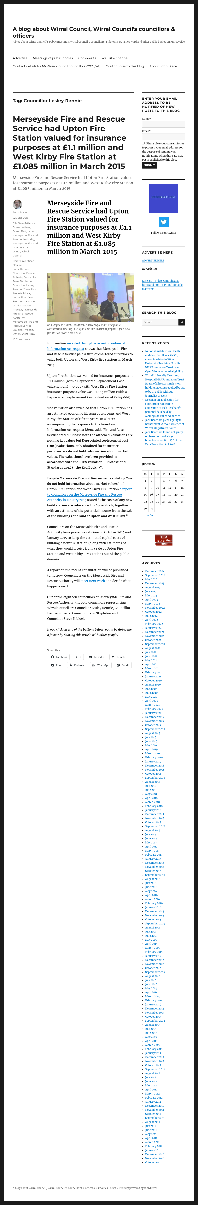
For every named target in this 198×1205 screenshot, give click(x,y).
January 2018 (153, 810)
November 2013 (154, 1012)
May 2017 (151, 842)
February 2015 (154, 952)
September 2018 (155, 777)
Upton (17, 333)
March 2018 (152, 802)
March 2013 (152, 1045)
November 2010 (154, 1158)
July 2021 (150, 652)
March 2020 (152, 705)
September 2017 (155, 826)
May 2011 (150, 1134)
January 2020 (153, 713)
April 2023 (151, 599)
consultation (21, 269)
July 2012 (150, 1077)
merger (17, 309)
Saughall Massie (23, 329)
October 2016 (153, 871)
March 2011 (152, 1142)
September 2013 (155, 1020)
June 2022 (151, 615)
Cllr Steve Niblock (24, 223)
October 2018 (153, 773)
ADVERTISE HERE (153, 260)
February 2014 (154, 1000)
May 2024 (151, 579)
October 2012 (153, 1065)
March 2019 (152, 753)
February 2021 (154, 672)
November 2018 (154, 769)
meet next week (92, 581)
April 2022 (151, 619)
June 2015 (151, 935)
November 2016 (155, 867)
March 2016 (152, 899)
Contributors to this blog (125, 66)
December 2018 (154, 765)
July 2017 (150, 834)
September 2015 (155, 923)
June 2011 (151, 1130)
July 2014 (150, 980)
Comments (87, 58)
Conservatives (21, 227)
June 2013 (151, 1033)
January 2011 (153, 1150)
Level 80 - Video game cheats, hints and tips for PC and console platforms (162, 285)
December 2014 (154, 960)
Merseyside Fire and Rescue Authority (25, 313)
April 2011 (151, 1138)
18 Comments (21, 339)
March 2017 (152, 850)
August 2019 (152, 733)
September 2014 (155, 972)
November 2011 (154, 1109)
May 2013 (151, 1037)
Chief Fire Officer (23, 260)
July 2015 (150, 931)
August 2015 (152, 927)
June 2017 (151, 838)
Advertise (20, 58)
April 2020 (151, 700)
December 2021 (154, 632)
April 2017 (151, 846)
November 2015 (154, 915)
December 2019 (154, 717)
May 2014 (151, 988)
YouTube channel (115, 58)
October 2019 (153, 725)
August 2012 (152, 1073)
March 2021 (152, 668)
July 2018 (150, 786)
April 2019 (151, 749)
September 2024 (155, 575)
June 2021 (151, 656)
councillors (19, 297)
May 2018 (151, 794)
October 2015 (153, 919)
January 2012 (153, 1101)
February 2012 (154, 1097)
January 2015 (153, 956)
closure (17, 264)
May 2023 (151, 595)
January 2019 (153, 761)
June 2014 (151, 984)
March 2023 (152, 603)
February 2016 (154, 903)
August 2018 (152, 781)
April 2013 (151, 1041)
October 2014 (153, 968)
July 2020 (151, 688)
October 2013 (153, 1016)
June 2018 (151, 790)
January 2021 (153, 676)
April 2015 (151, 943)
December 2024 (155, 571)
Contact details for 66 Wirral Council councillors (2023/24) (56, 66)
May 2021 (151, 660)
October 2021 (153, 640)
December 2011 (154, 1105)
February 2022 (154, 624)
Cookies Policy (107, 1188)
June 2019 (151, 741)
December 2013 (154, 1008)
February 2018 (154, 806)
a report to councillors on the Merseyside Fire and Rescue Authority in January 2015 (89, 494)
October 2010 (153, 1162)
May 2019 (151, 745)
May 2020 (151, 696)
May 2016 (151, 891)
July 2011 (150, 1126)
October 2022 (153, 611)
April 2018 (151, 798)
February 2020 (154, 709)
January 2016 (153, 907)
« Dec (150, 515)
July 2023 (150, 591)
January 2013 (153, 1053)
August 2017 (152, 830)
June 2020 (151, 692)
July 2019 (150, 737)
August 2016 (152, 879)
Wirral (16, 251)
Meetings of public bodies (53, 58)
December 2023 (154, 583)
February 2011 (153, 1146)
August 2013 (152, 1024)
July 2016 (150, 883)
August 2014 (152, 976)
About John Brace (163, 66)
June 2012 (151, 1081)
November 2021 (154, 636)
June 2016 (151, 887)
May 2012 (151, 1085)
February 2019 (154, 757)
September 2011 (155, 1118)
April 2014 (151, 992)
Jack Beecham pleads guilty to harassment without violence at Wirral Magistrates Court (164, 424)
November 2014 (154, 964)
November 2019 (155, 721)
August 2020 (153, 684)
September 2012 (155, 1069)
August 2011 (152, 1122)
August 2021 (152, 648)
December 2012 (154, 1057)
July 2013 (150, 1028)
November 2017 (154, 818)
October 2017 (153, 822)
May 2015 (151, 939)
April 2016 (151, 895)
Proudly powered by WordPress (138, 1188)
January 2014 (153, 1004)
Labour (32, 231)
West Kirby (28, 333)
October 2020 (153, 680)
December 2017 (154, 814)
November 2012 (154, 1061)
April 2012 (151, 1089)
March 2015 (152, 947)
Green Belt (19, 231)
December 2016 (154, 862)
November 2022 (155, 607)
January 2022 (153, 628)
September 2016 (155, 875)
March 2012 (152, 1093)
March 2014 (152, 996)
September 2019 (155, 729)
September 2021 (155, 644)
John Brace (20, 212)
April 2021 (151, 664)
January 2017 (153, 858)
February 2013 (153, 1049)
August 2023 (152, 587)
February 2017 (154, 854)
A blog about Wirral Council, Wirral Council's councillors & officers (54, 1188)
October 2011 (153, 1114)
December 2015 (154, 911)
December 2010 (154, 1154)
